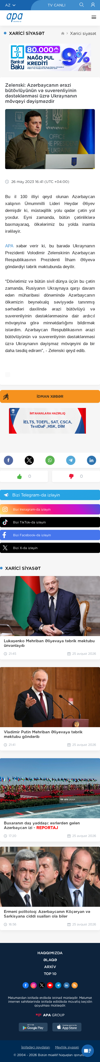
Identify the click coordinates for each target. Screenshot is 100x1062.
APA (9, 245)
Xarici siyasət (83, 33)
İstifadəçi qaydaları (35, 1047)
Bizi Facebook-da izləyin (32, 535)
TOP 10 (50, 973)
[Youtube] (50, 985)
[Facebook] (26, 985)
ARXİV (50, 966)
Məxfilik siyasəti (67, 1047)
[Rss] (75, 985)
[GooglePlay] (33, 1027)
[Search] (81, 5)
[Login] (93, 5)
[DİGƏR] (92, 18)
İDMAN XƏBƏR (50, 396)
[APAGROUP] (50, 1015)
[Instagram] (34, 985)
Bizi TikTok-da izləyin (29, 522)
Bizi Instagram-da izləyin (32, 509)
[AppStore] (67, 1027)
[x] (42, 985)
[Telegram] (58, 985)
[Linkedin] (66, 985)
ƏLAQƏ (50, 960)
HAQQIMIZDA (50, 953)
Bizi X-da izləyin (25, 548)
